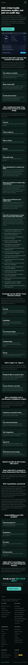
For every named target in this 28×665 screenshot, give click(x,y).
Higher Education (19, 642)
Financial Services (18, 631)
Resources (3, 652)
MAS (2, 646)
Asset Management (19, 612)
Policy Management (19, 608)
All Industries (17, 629)
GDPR (2, 637)
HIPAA (2, 635)
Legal (16, 635)
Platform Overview (5, 606)
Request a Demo (5, 657)
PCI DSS (3, 640)
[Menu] (25, 2)
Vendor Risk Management (21, 618)
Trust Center (17, 623)
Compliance (17, 606)
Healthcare (17, 633)
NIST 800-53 (4, 644)
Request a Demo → (8, 29)
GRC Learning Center (6, 655)
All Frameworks (4, 629)
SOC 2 (2, 631)
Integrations (4, 616)
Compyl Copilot (4, 610)
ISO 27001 (3, 633)
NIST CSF (3, 642)
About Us (17, 652)
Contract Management (20, 610)
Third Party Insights (19, 620)
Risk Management (19, 616)
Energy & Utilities (18, 640)
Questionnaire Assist (6, 612)
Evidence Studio (5, 614)
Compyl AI (3, 608)
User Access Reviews (19, 614)
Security (16, 657)
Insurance (17, 637)
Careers (16, 655)
